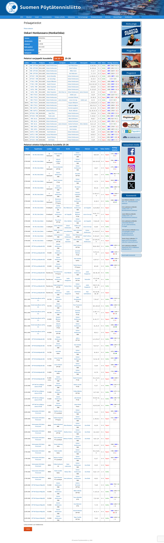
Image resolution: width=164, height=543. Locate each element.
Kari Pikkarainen (73, 65)
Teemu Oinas (68, 286)
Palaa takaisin (28, 28)
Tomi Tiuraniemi (77, 305)
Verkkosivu (128, 17)
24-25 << (58, 58)
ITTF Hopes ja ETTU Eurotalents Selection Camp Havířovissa (130, 240)
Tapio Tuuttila (77, 517)
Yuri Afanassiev (58, 272)
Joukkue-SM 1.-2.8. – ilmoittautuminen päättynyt (131, 201)
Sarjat (37, 17)
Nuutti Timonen (51, 84)
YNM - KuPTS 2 (34, 108)
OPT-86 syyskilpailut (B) (38, 246)
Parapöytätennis (96, 17)
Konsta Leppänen (73, 108)
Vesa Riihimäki (68, 231)
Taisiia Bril (87, 279)
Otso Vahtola (68, 221)
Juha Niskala (77, 398)
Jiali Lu (77, 338)
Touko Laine (51, 116)
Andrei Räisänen (58, 424)
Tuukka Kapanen (58, 418)
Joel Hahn (58, 351)
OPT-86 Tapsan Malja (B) (38, 485)
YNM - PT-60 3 (34, 95)
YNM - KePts (34, 126)
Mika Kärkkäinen (73, 118)
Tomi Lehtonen (58, 437)
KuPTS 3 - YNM (34, 132)
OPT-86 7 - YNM (34, 76)
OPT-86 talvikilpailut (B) (38, 339)
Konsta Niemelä (58, 167)
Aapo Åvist (51, 113)
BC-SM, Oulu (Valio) (38, 155)
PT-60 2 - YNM (34, 81)
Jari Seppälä (87, 208)
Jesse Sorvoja (73, 100)
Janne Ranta (77, 404)
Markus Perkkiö (68, 438)
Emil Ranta (77, 292)
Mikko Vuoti (73, 71)
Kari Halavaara (73, 73)
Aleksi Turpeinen (51, 87)
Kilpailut (29, 17)
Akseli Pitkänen (51, 137)
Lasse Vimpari (58, 365)
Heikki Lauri (73, 95)
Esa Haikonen (77, 504)
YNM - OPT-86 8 (34, 65)
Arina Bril (77, 173)
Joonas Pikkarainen (51, 134)
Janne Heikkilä (73, 126)
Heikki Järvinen (58, 230)
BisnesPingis (118, 17)
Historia (107, 17)
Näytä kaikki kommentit (128, 255)
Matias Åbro (68, 472)
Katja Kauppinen (58, 285)
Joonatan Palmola (73, 97)
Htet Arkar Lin (51, 89)
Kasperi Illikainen (51, 81)
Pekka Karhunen (58, 464)
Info (21, 17)
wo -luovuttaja (52, 79)
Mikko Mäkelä (77, 491)
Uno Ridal (87, 425)
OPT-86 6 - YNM (34, 113)
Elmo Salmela (84, 124)
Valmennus (71, 17)
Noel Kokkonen (51, 132)
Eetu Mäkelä (68, 273)
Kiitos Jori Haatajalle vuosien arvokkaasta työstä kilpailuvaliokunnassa (130, 232)
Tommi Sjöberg (58, 444)
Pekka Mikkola (78, 391)
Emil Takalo (51, 140)
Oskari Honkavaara (51, 65)
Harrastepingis (83, 17)
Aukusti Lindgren (73, 105)
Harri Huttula (73, 129)
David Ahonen (58, 477)
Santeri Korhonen (73, 121)
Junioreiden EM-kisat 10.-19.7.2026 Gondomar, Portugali (129, 224)
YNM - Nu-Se (34, 118)
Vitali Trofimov (73, 68)
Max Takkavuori (68, 208)
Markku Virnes (58, 411)
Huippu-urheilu (60, 17)
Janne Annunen (84, 92)
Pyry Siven (58, 220)
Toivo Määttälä (77, 497)
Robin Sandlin (58, 154)
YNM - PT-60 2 (34, 102)
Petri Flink (58, 331)
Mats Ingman (58, 371)
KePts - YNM (34, 87)
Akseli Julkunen (73, 110)
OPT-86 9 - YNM (34, 137)
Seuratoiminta (47, 17)
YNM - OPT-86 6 (34, 71)
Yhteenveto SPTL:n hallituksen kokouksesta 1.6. (130, 248)
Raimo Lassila (77, 384)
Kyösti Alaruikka (51, 76)
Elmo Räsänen (68, 425)
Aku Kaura (77, 187)
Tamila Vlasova (77, 265)
